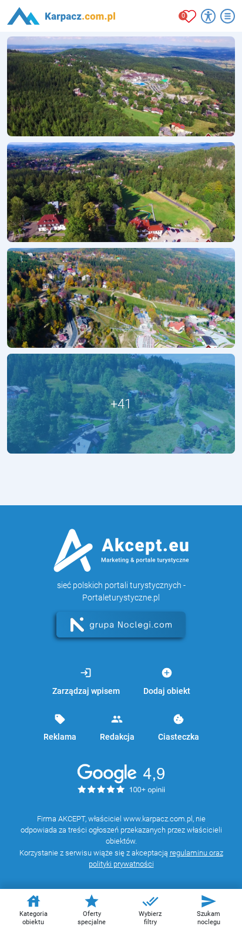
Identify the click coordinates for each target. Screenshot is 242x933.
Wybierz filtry (150, 909)
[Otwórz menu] (227, 16)
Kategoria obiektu (33, 909)
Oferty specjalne (92, 909)
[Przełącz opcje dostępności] (208, 16)
